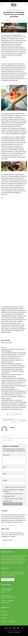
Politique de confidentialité (8, 525)
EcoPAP (20, 20)
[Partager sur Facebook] (10, 414)
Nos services (4, 611)
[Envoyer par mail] (15, 414)
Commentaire (6, 454)
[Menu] (2, 4)
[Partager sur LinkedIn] (20, 414)
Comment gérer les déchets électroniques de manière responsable (7, 438)
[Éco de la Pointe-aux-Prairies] (14, 4)
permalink (14, 422)
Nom (4, 467)
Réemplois (8, 10)
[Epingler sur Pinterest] (18, 414)
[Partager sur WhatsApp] (7, 414)
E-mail (5, 473)
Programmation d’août (21, 438)
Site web (5, 480)
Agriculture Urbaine (11, 9)
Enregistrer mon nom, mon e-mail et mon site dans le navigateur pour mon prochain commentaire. (14, 489)
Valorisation (14, 10)
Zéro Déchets (21, 10)
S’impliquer (4, 618)
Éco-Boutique (4, 614)
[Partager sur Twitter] (12, 414)
